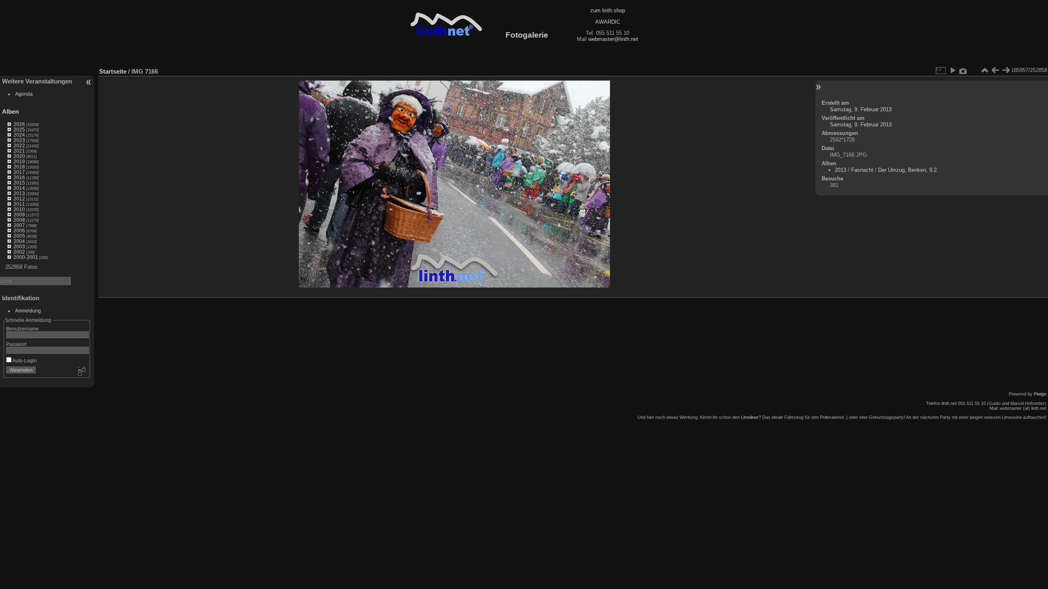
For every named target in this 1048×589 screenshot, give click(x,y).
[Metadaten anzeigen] (963, 70)
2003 (19, 246)
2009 (19, 214)
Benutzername (22, 328)
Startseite (112, 71)
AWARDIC (607, 22)
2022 (19, 145)
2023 (19, 140)
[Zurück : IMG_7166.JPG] (995, 70)
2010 (19, 209)
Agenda (24, 94)
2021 (19, 150)
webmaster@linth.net (613, 39)
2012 (19, 198)
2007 (19, 225)
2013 (19, 193)
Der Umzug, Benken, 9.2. (908, 170)
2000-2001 (26, 257)
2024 (19, 134)
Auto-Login (24, 360)
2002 (19, 251)
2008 (19, 220)
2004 (19, 241)
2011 (19, 204)
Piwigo (1040, 393)
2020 (19, 156)
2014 (19, 188)
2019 (19, 161)
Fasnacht (862, 170)
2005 (19, 235)
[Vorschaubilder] (984, 70)
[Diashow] (952, 70)
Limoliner (750, 417)
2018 (19, 166)
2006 (19, 230)
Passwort (16, 344)
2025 (19, 129)
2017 (19, 172)
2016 (19, 177)
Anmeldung (28, 310)
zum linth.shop (607, 10)
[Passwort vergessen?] (81, 371)
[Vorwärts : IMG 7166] (1006, 70)
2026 (19, 124)
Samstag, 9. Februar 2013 (861, 109)
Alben (10, 111)
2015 (19, 182)
